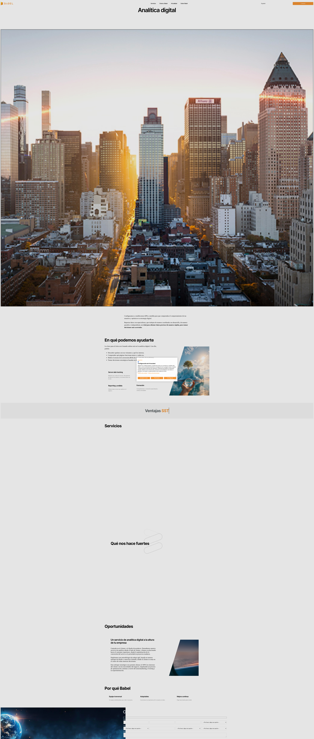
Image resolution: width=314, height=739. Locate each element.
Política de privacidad (153, 373)
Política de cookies (142, 373)
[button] (140, 360)
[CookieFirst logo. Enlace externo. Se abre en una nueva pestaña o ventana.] (138, 362)
